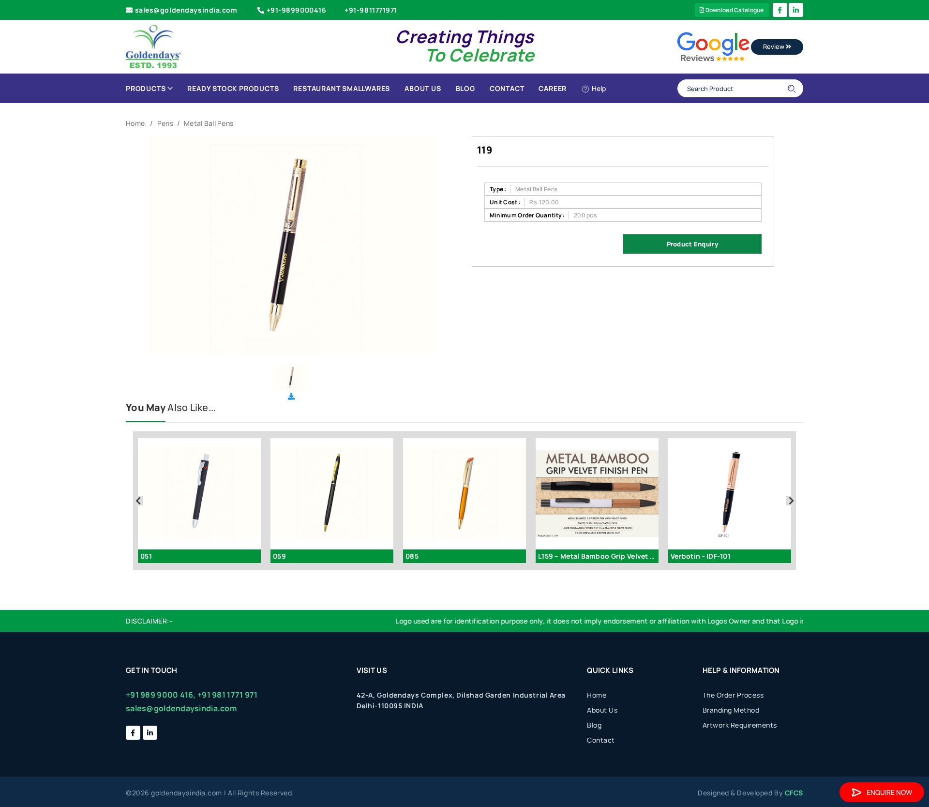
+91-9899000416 (297, 10)
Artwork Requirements (740, 725)
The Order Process (733, 695)
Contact (507, 88)
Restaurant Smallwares (341, 88)
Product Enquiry (692, 244)
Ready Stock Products (233, 88)
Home (135, 123)
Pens (165, 123)
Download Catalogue (734, 10)
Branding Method (731, 710)
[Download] (291, 396)
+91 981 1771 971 (227, 694)
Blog (465, 88)
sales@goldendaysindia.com (186, 10)
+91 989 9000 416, (161, 694)
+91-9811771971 (371, 10)
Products (145, 88)
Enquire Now (889, 792)
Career (553, 88)
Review (774, 46)
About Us (423, 88)
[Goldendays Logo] (153, 45)
